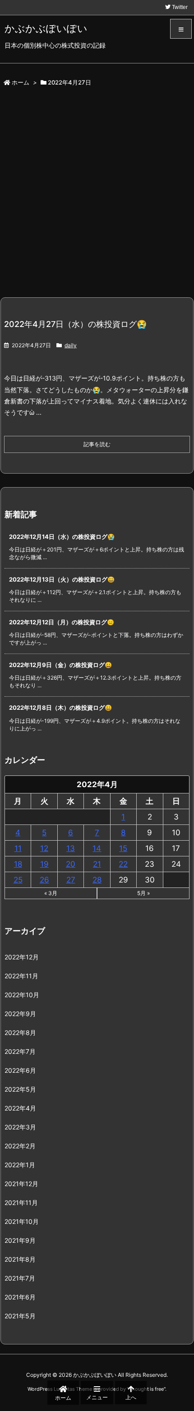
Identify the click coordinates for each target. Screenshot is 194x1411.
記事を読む (97, 444)
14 (96, 848)
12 (44, 848)
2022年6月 (20, 1070)
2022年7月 (20, 1051)
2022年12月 (22, 957)
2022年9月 (20, 1013)
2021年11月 (21, 1202)
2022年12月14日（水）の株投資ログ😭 (62, 536)
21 (97, 864)
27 (70, 879)
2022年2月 (20, 1146)
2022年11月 (21, 976)
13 (70, 848)
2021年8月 (20, 1259)
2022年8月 (20, 1032)
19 (44, 864)
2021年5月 (20, 1316)
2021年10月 (22, 1221)
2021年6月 (20, 1297)
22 (123, 864)
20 (70, 864)
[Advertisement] (97, 195)
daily (71, 345)
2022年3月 (20, 1127)
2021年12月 (21, 1183)
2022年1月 (20, 1165)
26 (44, 879)
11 (18, 848)
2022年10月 (22, 995)
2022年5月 (20, 1089)
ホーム (20, 82)
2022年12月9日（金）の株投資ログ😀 (60, 664)
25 (18, 879)
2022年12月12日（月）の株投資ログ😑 (61, 622)
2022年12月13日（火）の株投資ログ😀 (62, 579)
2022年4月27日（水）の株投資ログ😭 (75, 324)
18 (18, 864)
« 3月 (50, 893)
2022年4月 (20, 1108)
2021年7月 (20, 1278)
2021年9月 (20, 1240)
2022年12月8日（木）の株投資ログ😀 (60, 707)
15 (123, 848)
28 (97, 879)
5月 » (143, 893)
